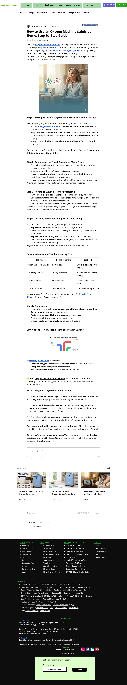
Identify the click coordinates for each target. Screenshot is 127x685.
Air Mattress (73, 608)
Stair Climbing (41, 590)
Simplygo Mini (57, 593)
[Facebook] (87, 649)
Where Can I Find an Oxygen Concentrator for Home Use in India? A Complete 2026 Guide (63, 492)
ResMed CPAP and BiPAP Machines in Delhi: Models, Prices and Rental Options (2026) (95, 492)
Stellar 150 (61, 596)
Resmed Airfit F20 (31, 611)
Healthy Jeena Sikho (36, 625)
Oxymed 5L (68, 593)
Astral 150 (42, 602)
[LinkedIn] (92, 649)
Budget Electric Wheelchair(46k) (74, 590)
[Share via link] (42, 451)
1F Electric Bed (69, 584)
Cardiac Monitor (42, 608)
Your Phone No (48, 665)
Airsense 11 (37, 599)
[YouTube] (97, 649)
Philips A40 (33, 602)
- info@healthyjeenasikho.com (32, 633)
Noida (26, 644)
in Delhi (77, 572)
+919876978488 (68, 649)
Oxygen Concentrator (38, 13)
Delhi (21, 644)
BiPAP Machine (58, 13)
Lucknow (42, 644)
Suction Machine (61, 608)
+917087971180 (68, 654)
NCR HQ (24, 638)
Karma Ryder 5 (36, 587)
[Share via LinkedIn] (37, 451)
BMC (82, 596)
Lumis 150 (52, 596)
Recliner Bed (81, 584)
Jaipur (49, 644)
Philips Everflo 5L (44, 593)
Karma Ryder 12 (49, 587)
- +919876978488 (29, 631)
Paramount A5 (37, 584)
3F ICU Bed (49, 584)
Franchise (25, 557)
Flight (50, 590)
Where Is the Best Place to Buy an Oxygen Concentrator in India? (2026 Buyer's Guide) (31, 492)
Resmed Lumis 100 (40, 596)
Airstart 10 (47, 599)
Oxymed (89, 596)
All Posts (21, 13)
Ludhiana (67, 644)
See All (108, 468)
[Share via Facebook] (28, 451)
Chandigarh (57, 644)
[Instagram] (83, 649)
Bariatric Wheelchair (60, 605)
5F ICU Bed (58, 584)
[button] (108, 12)
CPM (51, 608)
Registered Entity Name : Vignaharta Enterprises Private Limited (42, 622)
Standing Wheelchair (43, 605)
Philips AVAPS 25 (73, 596)
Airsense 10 (56, 599)
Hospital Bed (74, 13)
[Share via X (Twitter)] (33, 451)
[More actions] (99, 26)
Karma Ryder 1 (85, 587)
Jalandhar (75, 644)
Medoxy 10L (78, 593)
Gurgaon (34, 644)
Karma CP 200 (62, 587)
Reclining (57, 590)
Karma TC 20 (74, 587)
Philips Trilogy (53, 602)
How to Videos (101, 557)
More (86, 13)
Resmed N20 (45, 611)
